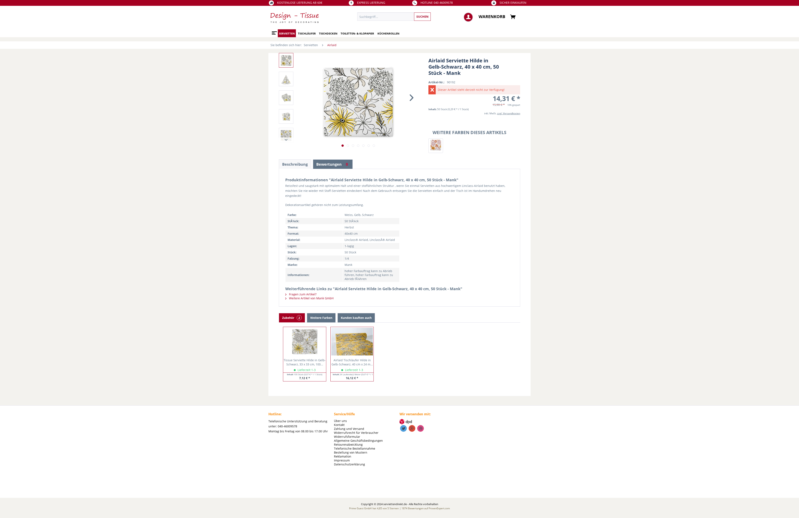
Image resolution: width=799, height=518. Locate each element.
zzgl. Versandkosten (508, 113)
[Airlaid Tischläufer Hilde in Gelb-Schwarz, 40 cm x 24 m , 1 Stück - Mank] (352, 341)
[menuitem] (413, 16)
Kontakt (339, 425)
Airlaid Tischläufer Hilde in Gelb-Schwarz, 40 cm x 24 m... (352, 362)
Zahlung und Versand (349, 429)
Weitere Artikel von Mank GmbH (311, 298)
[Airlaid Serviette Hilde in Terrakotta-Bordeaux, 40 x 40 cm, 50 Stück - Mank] (435, 145)
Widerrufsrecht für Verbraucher (356, 433)
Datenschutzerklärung (349, 464)
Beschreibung (295, 164)
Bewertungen (332, 164)
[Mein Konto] (468, 17)
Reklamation (342, 456)
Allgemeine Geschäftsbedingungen (358, 441)
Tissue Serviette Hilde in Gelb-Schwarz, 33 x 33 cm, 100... (305, 362)
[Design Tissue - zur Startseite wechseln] (294, 17)
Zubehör (291, 318)
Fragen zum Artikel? (302, 294)
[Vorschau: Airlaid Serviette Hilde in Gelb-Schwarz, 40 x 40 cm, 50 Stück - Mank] (286, 60)
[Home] (273, 31)
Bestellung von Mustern (350, 452)
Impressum (342, 460)
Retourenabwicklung (348, 444)
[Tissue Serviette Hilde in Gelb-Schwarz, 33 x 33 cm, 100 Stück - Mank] (304, 341)
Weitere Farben (321, 318)
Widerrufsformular (347, 437)
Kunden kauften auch (356, 318)
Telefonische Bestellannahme (354, 448)
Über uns (340, 421)
